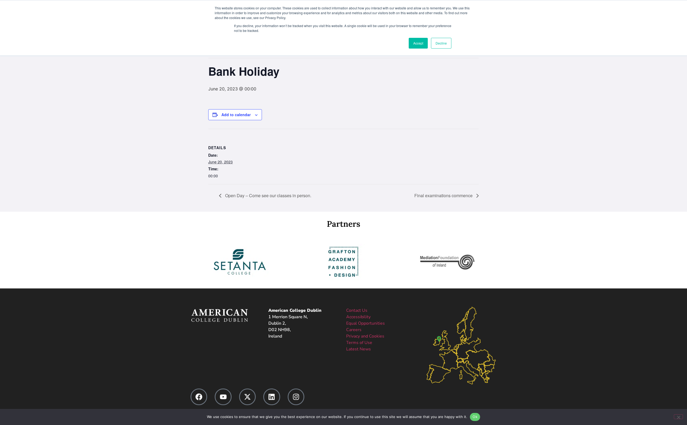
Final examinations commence (444, 195)
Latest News (358, 349)
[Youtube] (223, 397)
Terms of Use (359, 343)
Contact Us (356, 310)
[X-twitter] (247, 397)
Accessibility (358, 317)
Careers (353, 330)
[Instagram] (296, 397)
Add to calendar (236, 114)
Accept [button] (418, 43)
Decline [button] (441, 43)
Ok (475, 417)
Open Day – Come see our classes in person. (267, 195)
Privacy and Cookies (365, 336)
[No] (678, 416)
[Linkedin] (271, 397)
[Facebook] (199, 397)
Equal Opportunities (365, 323)
